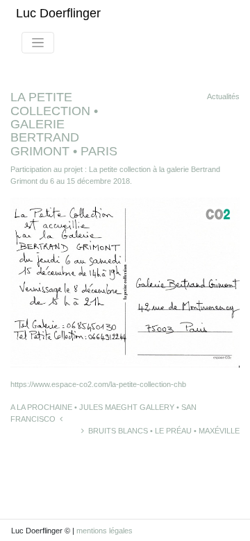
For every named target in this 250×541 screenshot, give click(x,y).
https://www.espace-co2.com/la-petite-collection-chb (98, 384)
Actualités (223, 96)
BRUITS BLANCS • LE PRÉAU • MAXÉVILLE (162, 431)
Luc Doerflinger (58, 13)
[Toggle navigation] (38, 42)
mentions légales (104, 530)
